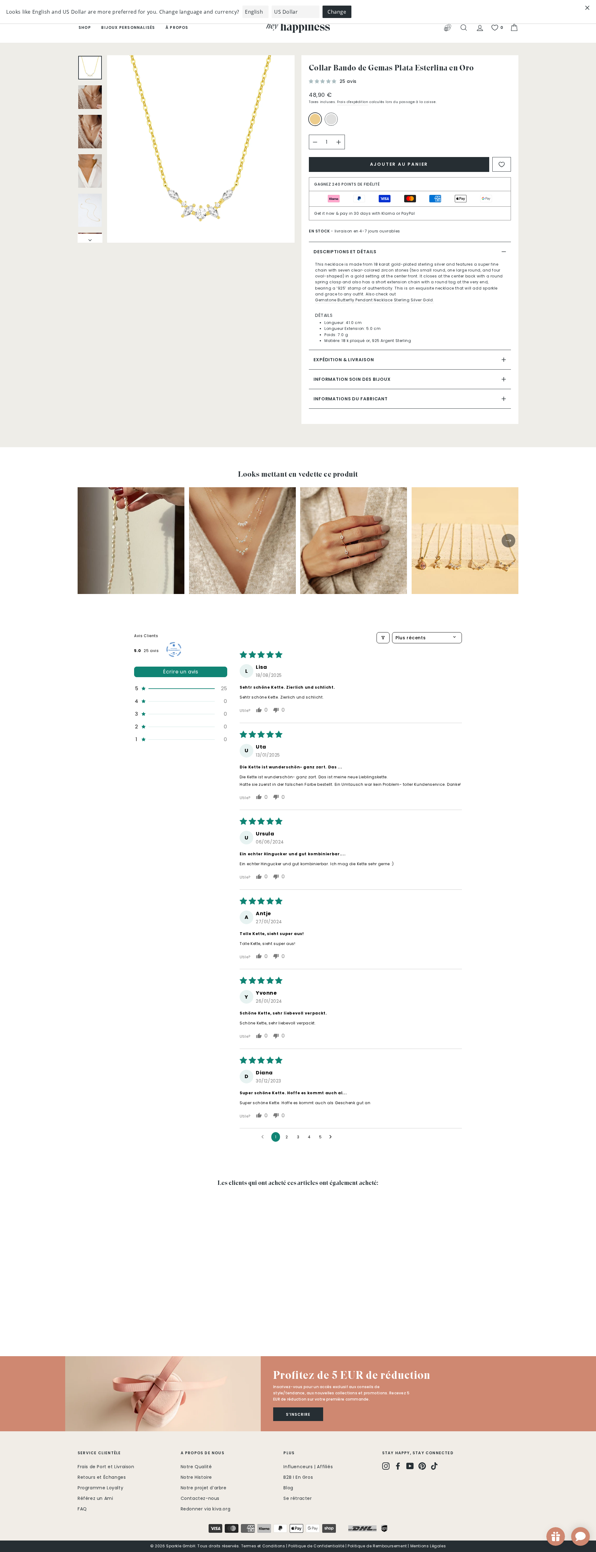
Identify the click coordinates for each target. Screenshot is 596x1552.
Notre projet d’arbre (204, 1488)
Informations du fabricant (351, 399)
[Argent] (332, 122)
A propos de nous (202, 1452)
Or (315, 119)
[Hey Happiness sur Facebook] (398, 1465)
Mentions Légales (428, 1546)
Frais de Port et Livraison (106, 1467)
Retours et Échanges (102, 1477)
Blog (288, 1488)
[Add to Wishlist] (501, 164)
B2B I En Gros (298, 1477)
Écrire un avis (180, 671)
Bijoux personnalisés (128, 27)
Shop (85, 27)
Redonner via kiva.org (206, 1509)
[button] (323, 81)
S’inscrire (298, 1414)
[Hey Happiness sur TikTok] (434, 1465)
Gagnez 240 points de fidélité (347, 184)
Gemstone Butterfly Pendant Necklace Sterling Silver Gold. (374, 300)
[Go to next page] (332, 1137)
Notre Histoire (196, 1477)
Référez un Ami (95, 1498)
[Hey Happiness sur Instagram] (386, 1465)
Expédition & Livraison (344, 360)
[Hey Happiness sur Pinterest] (422, 1465)
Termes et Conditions (263, 1546)
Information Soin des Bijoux (352, 379)
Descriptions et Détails (345, 252)
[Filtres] (383, 637)
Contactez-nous (200, 1498)
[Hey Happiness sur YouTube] (410, 1465)
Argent (331, 119)
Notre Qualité (196, 1467)
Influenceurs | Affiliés (308, 1467)
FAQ (82, 1509)
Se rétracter (297, 1498)
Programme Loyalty (100, 1488)
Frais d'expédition (352, 102)
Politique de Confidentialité (316, 1546)
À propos (176, 27)
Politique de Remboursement (377, 1546)
